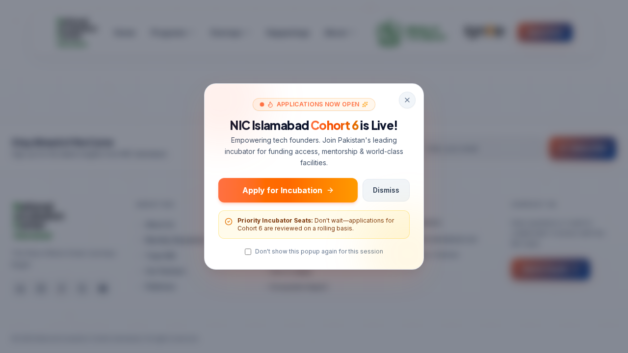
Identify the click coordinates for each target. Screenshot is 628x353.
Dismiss (386, 190)
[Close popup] (407, 100)
